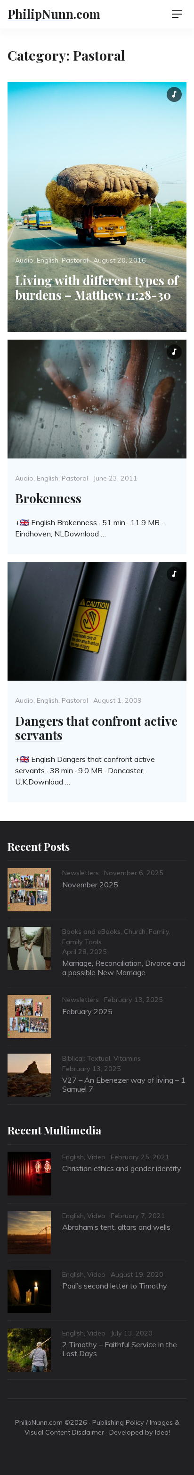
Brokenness (48, 498)
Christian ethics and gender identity (121, 1168)
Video (96, 1157)
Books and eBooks (91, 931)
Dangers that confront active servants (96, 728)
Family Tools (82, 942)
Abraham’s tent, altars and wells (116, 1227)
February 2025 (87, 1011)
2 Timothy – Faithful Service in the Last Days (119, 1349)
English (47, 260)
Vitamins (127, 1058)
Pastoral (75, 260)
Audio (24, 260)
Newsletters (80, 873)
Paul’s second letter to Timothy (114, 1285)
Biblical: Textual (86, 1058)
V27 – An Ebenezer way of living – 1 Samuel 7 (124, 1084)
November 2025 (90, 884)
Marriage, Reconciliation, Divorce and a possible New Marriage (124, 967)
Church (135, 931)
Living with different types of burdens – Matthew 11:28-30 (96, 287)
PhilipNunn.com (54, 14)
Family (159, 931)
